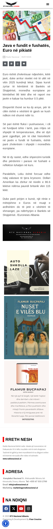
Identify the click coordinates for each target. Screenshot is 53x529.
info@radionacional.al (18, 485)
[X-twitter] (13, 508)
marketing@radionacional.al (25, 488)
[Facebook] (6, 508)
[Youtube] (21, 508)
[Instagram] (28, 508)
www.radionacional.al (12, 459)
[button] (48, 4)
